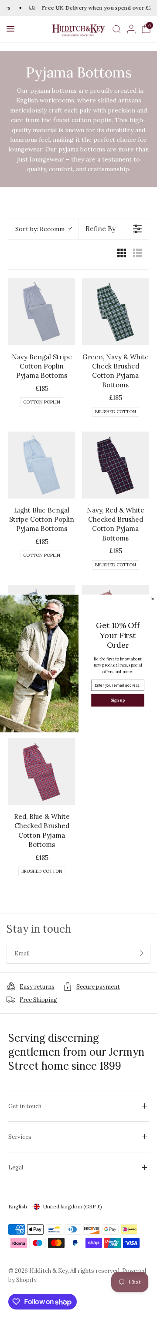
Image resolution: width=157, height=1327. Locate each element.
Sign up (118, 700)
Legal (15, 1167)
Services (19, 1137)
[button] (10, 28)
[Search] (116, 29)
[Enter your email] (141, 953)
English (17, 1206)
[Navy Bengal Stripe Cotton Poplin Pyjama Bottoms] (41, 311)
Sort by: (43, 229)
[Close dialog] (153, 599)
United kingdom (72, 1206)
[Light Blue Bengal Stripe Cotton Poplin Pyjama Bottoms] (41, 465)
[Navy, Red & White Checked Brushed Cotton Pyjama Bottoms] (115, 465)
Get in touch (24, 1106)
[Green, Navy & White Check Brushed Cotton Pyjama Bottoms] (115, 311)
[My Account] (131, 29)
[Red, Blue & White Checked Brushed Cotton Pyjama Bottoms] (41, 771)
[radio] (121, 254)
